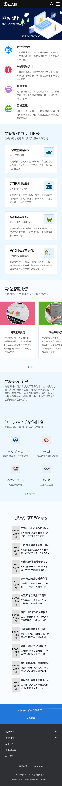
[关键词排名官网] (17, 4)
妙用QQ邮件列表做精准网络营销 (38, 646)
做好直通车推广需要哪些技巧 (36, 662)
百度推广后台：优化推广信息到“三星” (41, 679)
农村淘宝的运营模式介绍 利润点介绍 (40, 578)
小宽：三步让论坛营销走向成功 (37, 528)
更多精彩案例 (31, 493)
